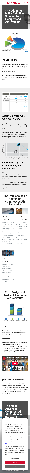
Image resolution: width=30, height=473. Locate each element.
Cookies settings (15, 458)
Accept (15, 462)
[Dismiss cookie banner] (24, 422)
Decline (15, 466)
